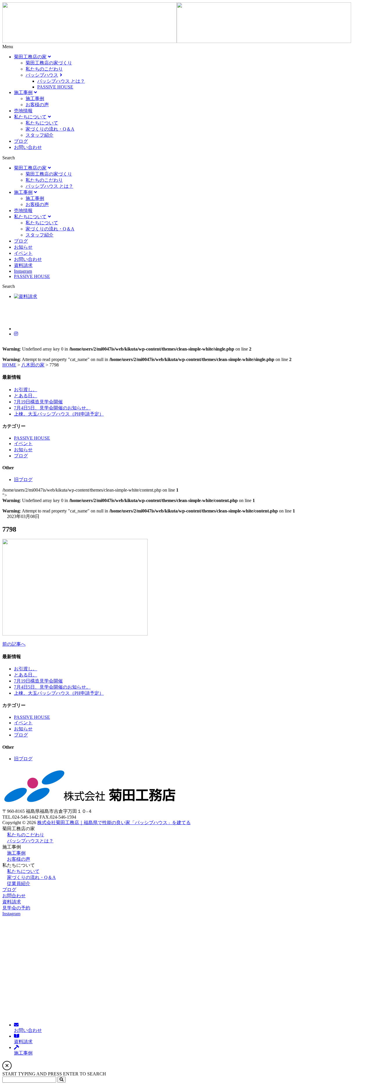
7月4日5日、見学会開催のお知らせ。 (52, 407)
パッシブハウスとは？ (30, 840)
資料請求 (11, 901)
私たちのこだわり (25, 834)
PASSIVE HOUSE (32, 438)
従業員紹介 (18, 883)
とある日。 (25, 395)
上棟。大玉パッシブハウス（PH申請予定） (59, 413)
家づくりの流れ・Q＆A (31, 877)
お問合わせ (14, 895)
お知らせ (23, 449)
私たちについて (23, 871)
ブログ (21, 455)
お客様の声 (18, 859)
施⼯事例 (16, 853)
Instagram (11, 913)
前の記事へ (14, 644)
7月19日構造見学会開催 (38, 401)
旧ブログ (23, 479)
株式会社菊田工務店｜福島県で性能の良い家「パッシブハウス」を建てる (114, 822)
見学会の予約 (16, 907)
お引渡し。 (25, 389)
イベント (23, 443)
